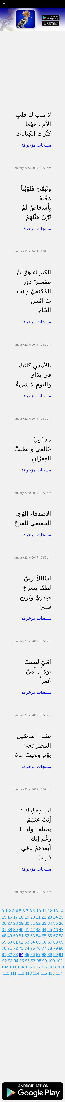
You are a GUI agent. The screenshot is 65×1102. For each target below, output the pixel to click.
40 (21, 929)
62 (21, 942)
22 (44, 917)
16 (9, 917)
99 (44, 960)
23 (49, 917)
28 (15, 923)
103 (12, 967)
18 (21, 917)
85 (27, 954)
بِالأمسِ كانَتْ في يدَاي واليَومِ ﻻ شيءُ (33, 375)
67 (49, 942)
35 (55, 923)
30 (27, 923)
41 (27, 929)
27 (9, 923)
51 (21, 935)
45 (49, 929)
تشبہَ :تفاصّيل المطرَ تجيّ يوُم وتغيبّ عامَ (32, 745)
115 (44, 973)
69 (61, 942)
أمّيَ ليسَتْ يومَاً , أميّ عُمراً (37, 671)
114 (36, 973)
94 (16, 960)
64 (32, 942)
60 (9, 942)
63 (27, 942)
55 (44, 935)
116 (51, 973)
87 (38, 954)
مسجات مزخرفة (36, 145)
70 (4, 948)
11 (44, 910)
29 (21, 923)
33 (44, 923)
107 (44, 967)
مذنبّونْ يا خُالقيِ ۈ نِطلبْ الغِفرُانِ (32, 449)
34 (49, 923)
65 (38, 942)
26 (4, 923)
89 (49, 954)
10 (38, 910)
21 (38, 917)
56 (49, 935)
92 (4, 960)
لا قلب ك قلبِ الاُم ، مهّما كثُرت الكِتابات (33, 124)
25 (61, 917)
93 (10, 960)
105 (28, 967)
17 (15, 917)
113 (28, 973)
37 (4, 929)
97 (33, 960)
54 (38, 935)
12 (49, 910)
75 (32, 948)
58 (61, 935)
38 (9, 929)
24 (55, 917)
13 (55, 910)
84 (21, 954)
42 (32, 929)
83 (15, 954)
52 (27, 935)
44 (44, 929)
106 (36, 967)
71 (9, 948)
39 (15, 929)
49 (9, 935)
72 (15, 948)
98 (39, 960)
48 (4, 935)
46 (55, 929)
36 (61, 923)
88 (44, 954)
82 (9, 954)
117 (59, 973)
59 (4, 942)
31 (32, 923)
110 (6, 973)
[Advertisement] (32, 63)
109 (60, 967)
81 (4, 954)
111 (13, 973)
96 (27, 960)
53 (32, 935)
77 (44, 948)
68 (55, 942)
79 (55, 948)
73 (21, 948)
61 (15, 942)
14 (61, 910)
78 (49, 948)
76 (38, 948)
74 (27, 948)
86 (32, 954)
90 (55, 954)
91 (61, 954)
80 (61, 948)
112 (21, 973)
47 (61, 929)
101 (59, 960)
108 (52, 967)
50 (15, 935)
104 (20, 967)
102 (4, 967)
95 (21, 960)
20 (32, 917)
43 (38, 929)
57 (55, 935)
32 (38, 923)
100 (51, 960)
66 (44, 942)
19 (27, 917)
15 (4, 917)
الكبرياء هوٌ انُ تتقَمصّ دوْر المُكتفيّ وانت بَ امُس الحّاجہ (34, 291)
